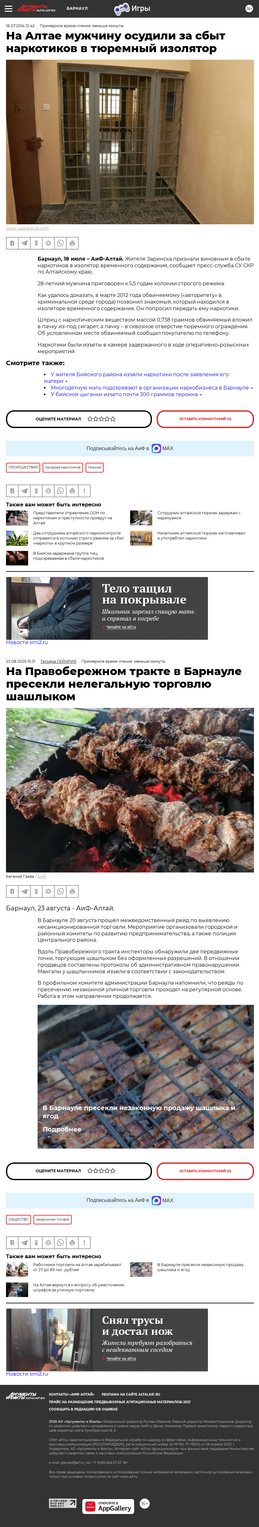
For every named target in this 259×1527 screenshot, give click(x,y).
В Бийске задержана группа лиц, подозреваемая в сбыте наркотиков (68, 556)
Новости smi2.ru (27, 642)
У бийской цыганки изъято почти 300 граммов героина (124, 394)
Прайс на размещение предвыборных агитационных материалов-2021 (119, 1402)
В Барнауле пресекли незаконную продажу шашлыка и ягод (139, 1112)
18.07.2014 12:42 (20, 25)
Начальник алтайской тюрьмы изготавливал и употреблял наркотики (201, 535)
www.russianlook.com (27, 228)
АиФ (41, 876)
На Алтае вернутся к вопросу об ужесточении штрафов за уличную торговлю (78, 1287)
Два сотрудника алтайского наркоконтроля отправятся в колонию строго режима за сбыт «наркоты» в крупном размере (78, 538)
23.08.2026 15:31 (20, 661)
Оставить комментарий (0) (205, 419)
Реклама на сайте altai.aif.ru (131, 1394)
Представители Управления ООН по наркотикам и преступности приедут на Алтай (72, 517)
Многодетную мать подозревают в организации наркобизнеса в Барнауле (150, 388)
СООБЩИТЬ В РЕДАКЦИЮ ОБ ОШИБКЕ (83, 1409)
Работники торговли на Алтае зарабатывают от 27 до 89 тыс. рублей (77, 1267)
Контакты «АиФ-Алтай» (71, 1394)
